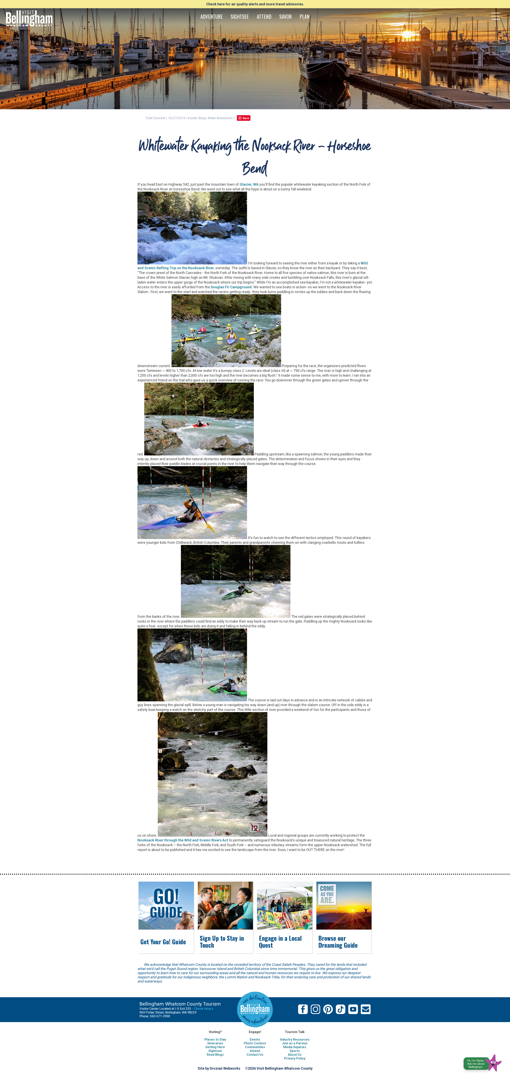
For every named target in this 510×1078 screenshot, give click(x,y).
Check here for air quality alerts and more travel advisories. (255, 4)
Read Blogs (215, 1055)
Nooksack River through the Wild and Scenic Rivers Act (182, 840)
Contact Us (255, 1055)
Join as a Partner (295, 1043)
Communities (255, 1047)
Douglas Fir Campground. (232, 287)
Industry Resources (295, 1039)
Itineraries (215, 1043)
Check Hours (203, 1009)
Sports (295, 1051)
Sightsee (215, 1051)
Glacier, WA (249, 184)
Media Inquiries (294, 1047)
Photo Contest (255, 1043)
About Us (295, 1055)
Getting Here (215, 1047)
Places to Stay (215, 1039)
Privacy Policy (294, 1058)
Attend (255, 1051)
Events (255, 1039)
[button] (483, 1062)
